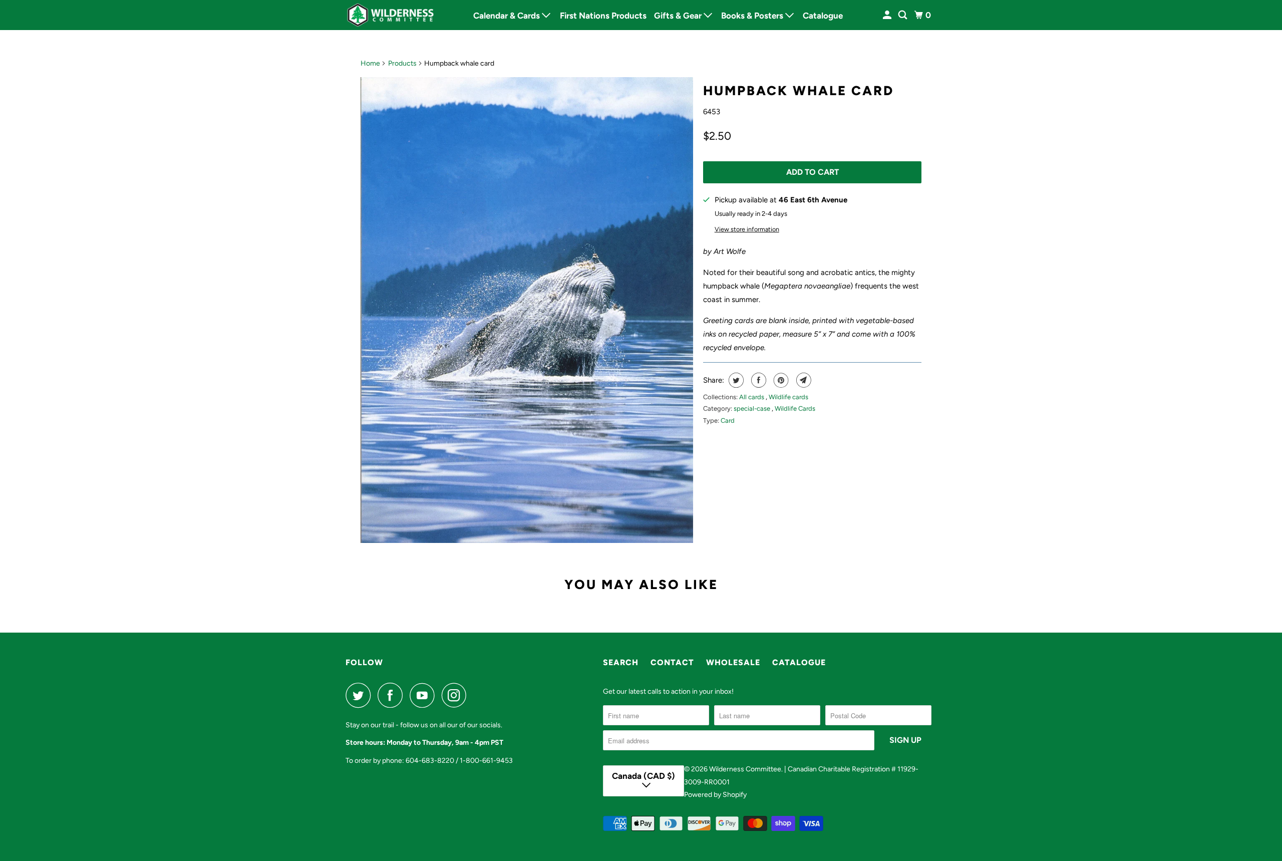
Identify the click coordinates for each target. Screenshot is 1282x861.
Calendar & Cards (507, 16)
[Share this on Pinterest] (780, 380)
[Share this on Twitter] (735, 380)
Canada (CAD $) (643, 776)
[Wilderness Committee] (391, 15)
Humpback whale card (798, 91)
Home (370, 63)
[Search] (903, 15)
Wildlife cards (788, 397)
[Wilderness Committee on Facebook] (393, 695)
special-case (753, 408)
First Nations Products (603, 16)
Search (620, 662)
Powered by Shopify (715, 794)
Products (402, 63)
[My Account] (888, 15)
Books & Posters (753, 16)
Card (728, 420)
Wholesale (733, 662)
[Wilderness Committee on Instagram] (457, 695)
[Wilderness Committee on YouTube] (425, 695)
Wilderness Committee (745, 769)
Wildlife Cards (795, 408)
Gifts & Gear (679, 16)
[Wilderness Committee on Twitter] (361, 695)
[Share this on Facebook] (757, 380)
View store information (747, 229)
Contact (672, 662)
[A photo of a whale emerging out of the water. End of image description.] (527, 310)
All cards (752, 397)
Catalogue (823, 16)
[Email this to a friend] (802, 380)
